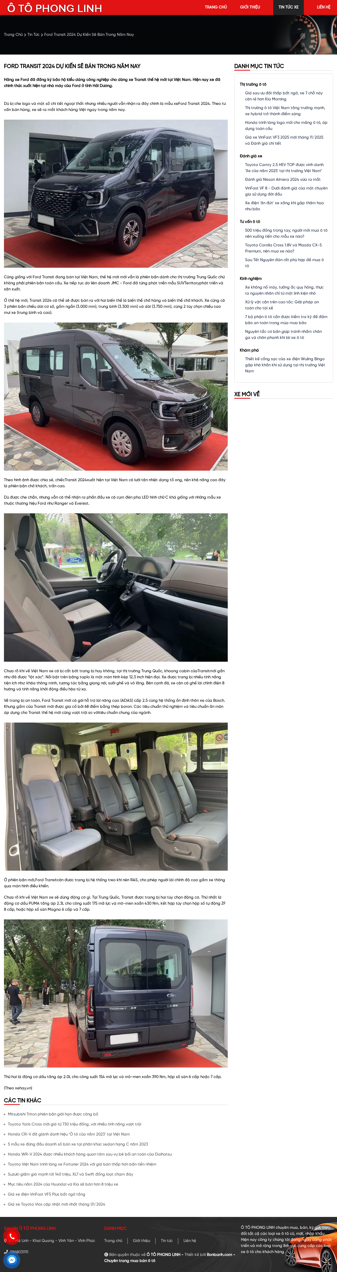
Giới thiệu (141, 1241)
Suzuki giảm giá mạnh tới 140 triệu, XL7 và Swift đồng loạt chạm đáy (70, 1174)
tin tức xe (289, 7)
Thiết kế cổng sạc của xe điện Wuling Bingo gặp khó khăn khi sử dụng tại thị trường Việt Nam (285, 365)
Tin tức (167, 1241)
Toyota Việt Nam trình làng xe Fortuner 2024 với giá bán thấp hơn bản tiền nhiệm (82, 1164)
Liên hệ (190, 1241)
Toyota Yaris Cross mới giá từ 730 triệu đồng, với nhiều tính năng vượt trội (74, 1124)
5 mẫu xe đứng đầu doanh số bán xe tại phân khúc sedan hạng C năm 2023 (78, 1144)
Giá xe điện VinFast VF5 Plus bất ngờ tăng (46, 1194)
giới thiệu (250, 7)
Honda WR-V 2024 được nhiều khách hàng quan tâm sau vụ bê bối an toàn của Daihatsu (90, 1154)
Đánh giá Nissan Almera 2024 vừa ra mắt (283, 180)
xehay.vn (23, 1088)
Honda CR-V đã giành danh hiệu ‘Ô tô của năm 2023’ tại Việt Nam (69, 1134)
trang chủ (216, 7)
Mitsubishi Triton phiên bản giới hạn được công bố (53, 1114)
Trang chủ (113, 1241)
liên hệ (323, 7)
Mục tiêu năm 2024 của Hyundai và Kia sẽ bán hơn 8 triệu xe (63, 1184)
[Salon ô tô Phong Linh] (55, 7)
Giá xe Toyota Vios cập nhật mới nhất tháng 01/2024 (56, 1204)
